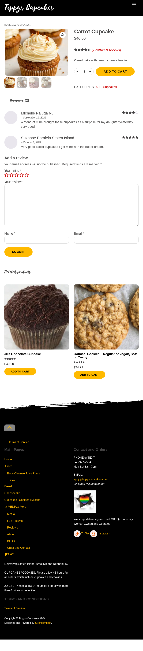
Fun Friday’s (15, 520)
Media (11, 513)
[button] (62, 35)
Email (79, 233)
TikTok (85, 533)
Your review (13, 182)
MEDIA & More (16, 506)
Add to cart (115, 71)
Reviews (12, 527)
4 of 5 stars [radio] (22, 175)
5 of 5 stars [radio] (27, 175)
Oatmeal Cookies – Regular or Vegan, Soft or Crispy (105, 355)
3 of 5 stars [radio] (16, 175)
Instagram (103, 533)
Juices (8, 466)
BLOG (11, 541)
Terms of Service (19, 442)
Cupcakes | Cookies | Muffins (22, 499)
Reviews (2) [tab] (19, 100)
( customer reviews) (106, 50)
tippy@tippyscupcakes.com (90, 479)
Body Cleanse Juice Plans (23, 473)
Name (9, 233)
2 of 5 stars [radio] (11, 175)
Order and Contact (18, 547)
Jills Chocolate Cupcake (22, 354)
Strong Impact (43, 622)
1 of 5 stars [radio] (6, 175)
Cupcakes (24, 25)
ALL (14, 25)
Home (7, 25)
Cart (10, 553)
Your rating (12, 170)
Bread (8, 486)
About (10, 534)
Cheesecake (12, 493)
